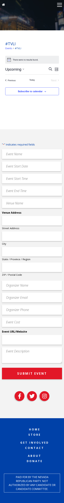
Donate (35, 461)
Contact (34, 448)
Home (34, 429)
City (4, 243)
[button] (59, 4)
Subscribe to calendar (30, 91)
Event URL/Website (14, 331)
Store (34, 435)
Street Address (10, 228)
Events (8, 48)
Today (32, 80)
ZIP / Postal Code (12, 274)
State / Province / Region (16, 259)
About (34, 456)
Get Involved (34, 442)
